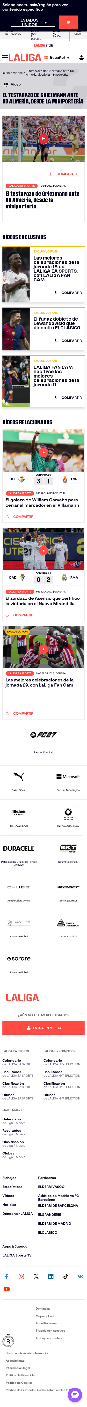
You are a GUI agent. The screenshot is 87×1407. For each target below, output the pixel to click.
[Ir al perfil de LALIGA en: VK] (80, 1276)
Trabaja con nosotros (50, 1330)
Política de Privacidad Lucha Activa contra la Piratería (43, 1389)
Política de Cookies (19, 1382)
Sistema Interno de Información (27, 1353)
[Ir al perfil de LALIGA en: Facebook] (6, 1276)
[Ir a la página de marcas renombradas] (18, 1341)
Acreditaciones (46, 1323)
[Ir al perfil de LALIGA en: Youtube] (6, 1289)
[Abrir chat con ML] (75, 1395)
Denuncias (43, 1308)
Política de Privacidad (21, 1375)
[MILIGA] (80, 57)
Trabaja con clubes (49, 1338)
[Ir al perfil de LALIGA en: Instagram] (21, 1276)
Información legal (18, 1367)
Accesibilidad (15, 1360)
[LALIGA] (25, 57)
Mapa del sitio (45, 1316)
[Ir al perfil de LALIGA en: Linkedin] (50, 1276)
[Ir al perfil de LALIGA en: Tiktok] (65, 1276)
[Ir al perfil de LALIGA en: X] (36, 1276)
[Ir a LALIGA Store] (43, 45)
